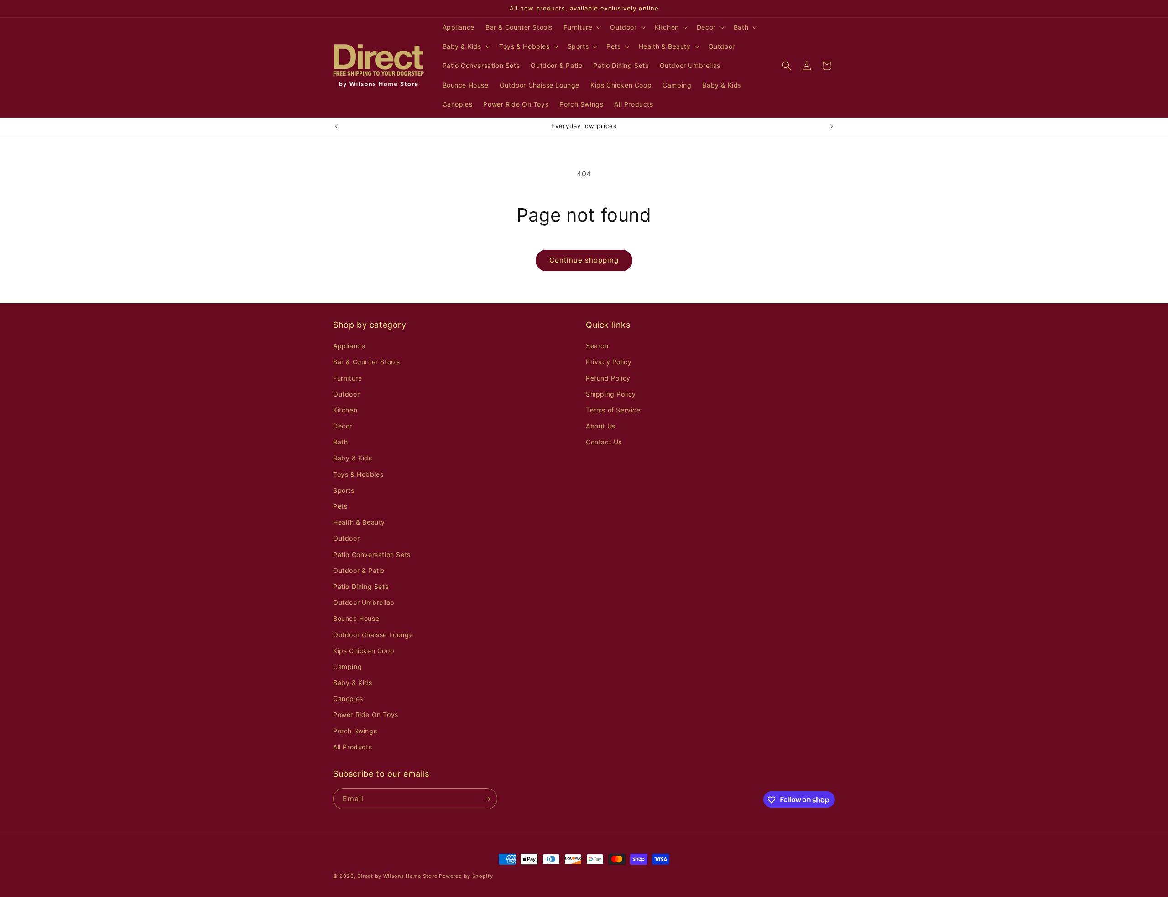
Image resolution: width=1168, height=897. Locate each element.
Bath (340, 442)
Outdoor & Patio (359, 570)
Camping (347, 666)
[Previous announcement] (336, 126)
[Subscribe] (487, 799)
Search (597, 346)
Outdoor (346, 394)
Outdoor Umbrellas (363, 602)
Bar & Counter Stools (366, 362)
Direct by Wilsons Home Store (397, 876)
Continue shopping (584, 260)
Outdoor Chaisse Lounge (373, 635)
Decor (342, 426)
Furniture (347, 378)
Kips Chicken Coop (363, 651)
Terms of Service (613, 410)
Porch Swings (355, 731)
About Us (600, 426)
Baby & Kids (352, 458)
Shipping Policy (611, 394)
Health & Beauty (359, 522)
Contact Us (604, 442)
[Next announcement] (832, 126)
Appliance (349, 346)
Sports (344, 490)
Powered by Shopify (466, 876)
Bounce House (356, 619)
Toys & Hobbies (358, 474)
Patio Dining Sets (360, 586)
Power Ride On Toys (365, 715)
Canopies (348, 698)
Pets (340, 506)
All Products (352, 747)
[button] (581, 27)
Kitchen (345, 410)
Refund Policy (608, 378)
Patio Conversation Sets (372, 554)
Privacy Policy (608, 362)
